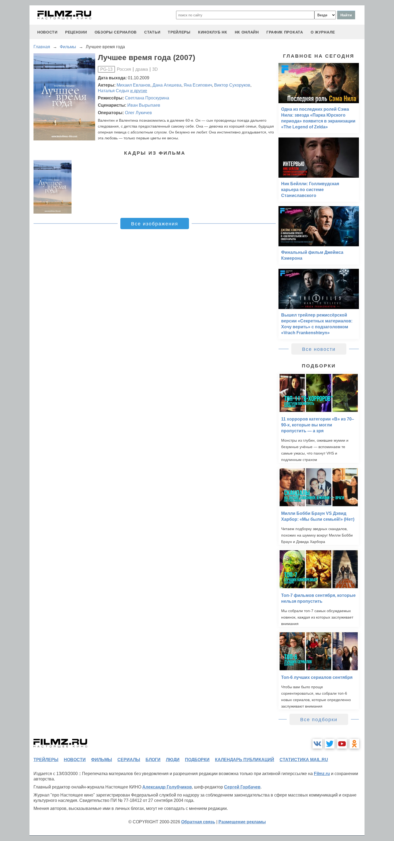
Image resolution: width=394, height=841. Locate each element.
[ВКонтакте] (317, 744)
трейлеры (179, 32)
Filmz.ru (322, 773)
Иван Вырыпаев (143, 105)
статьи (152, 32)
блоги (153, 759)
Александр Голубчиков (167, 787)
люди (173, 759)
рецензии (76, 32)
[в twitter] (329, 744)
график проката (284, 32)
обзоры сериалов (116, 32)
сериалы (128, 759)
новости (47, 32)
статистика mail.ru (304, 759)
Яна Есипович (198, 85)
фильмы (101, 759)
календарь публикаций (244, 759)
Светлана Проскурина (147, 98)
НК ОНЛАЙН (247, 32)
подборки (197, 759)
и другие (138, 90)
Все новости (319, 349)
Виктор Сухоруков (232, 85)
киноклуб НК (212, 32)
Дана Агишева (167, 85)
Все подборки (318, 719)
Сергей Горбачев (242, 787)
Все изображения (154, 223)
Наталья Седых (113, 90)
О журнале (323, 32)
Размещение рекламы (242, 822)
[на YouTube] (342, 744)
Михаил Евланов (133, 85)
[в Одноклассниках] (354, 744)
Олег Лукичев (138, 112)
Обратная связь (198, 822)
